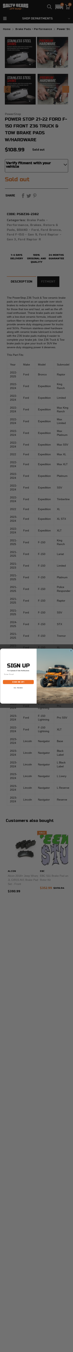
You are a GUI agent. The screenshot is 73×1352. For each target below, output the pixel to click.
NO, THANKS (18, 687)
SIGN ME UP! (18, 682)
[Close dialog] (71, 650)
